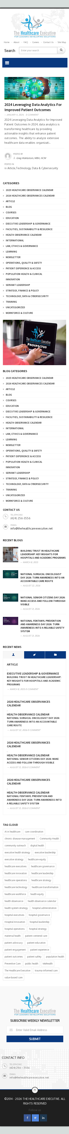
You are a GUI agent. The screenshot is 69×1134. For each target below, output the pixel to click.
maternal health (13, 935)
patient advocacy (14, 942)
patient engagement (15, 949)
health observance (14, 901)
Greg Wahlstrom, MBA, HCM (31, 158)
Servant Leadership (18, 285)
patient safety (34, 956)
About (16, 42)
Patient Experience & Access (23, 268)
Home (6, 42)
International (15, 240)
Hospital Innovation (15, 921)
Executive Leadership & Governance (28, 223)
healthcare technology (16, 887)
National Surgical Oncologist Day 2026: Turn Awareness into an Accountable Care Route (42, 577)
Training (11, 301)
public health (31, 963)
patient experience (39, 949)
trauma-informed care (46, 970)
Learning (11, 251)
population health (55, 956)
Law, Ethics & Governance (22, 246)
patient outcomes (14, 956)
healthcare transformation (45, 887)
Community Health (49, 838)
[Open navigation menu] (7, 63)
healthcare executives (15, 866)
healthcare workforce (15, 894)
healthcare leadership (42, 873)
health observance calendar (42, 901)
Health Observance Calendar (24, 234)
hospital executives (14, 915)
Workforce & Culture (19, 313)
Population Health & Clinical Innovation (24, 276)
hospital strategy (38, 928)
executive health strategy (17, 852)
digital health (37, 845)
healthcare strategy (41, 880)
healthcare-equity (37, 859)
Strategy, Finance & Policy (22, 290)
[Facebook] (27, 1117)
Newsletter (13, 257)
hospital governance (39, 915)
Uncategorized (15, 307)
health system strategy (16, 908)
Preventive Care (13, 963)
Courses (11, 212)
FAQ (26, 42)
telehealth (48, 963)
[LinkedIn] (43, 1117)
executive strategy (14, 859)
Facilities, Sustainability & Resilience (29, 229)
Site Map (62, 42)
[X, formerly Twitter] (35, 1117)
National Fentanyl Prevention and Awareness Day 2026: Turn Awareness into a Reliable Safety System (42, 626)
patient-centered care (36, 935)
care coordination (34, 831)
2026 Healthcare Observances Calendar (30, 195)
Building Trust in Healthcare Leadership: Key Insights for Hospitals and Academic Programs (43, 554)
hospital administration (44, 908)
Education (12, 218)
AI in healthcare (12, 831)
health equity (37, 894)
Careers (35, 42)
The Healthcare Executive (17, 970)
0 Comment (32, 114)
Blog (9, 207)
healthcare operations (16, 880)
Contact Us (48, 42)
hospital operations (15, 928)
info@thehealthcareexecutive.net (32, 528)
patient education (36, 942)
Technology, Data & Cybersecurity (27, 296)
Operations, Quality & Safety (24, 262)
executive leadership (45, 852)
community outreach (15, 845)
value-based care (13, 977)
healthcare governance (42, 866)
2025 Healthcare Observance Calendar (29, 190)
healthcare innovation (16, 873)
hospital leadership (39, 921)
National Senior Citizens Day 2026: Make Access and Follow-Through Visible (43, 601)
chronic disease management (20, 838)
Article (10, 201)
